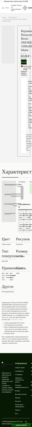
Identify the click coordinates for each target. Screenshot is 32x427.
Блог (16, 413)
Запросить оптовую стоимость (24, 73)
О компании (18, 374)
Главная (4, 17)
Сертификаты (19, 371)
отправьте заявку (16, 319)
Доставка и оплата (20, 394)
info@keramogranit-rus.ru (16, 10)
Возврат (17, 390)
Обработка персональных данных (19, 380)
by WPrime (27, 422)
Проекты (17, 410)
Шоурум (17, 397)
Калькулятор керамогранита (19, 405)
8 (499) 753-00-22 (16, 6)
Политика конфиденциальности (21, 386)
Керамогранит (13, 17)
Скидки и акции (20, 367)
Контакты (18, 401)
